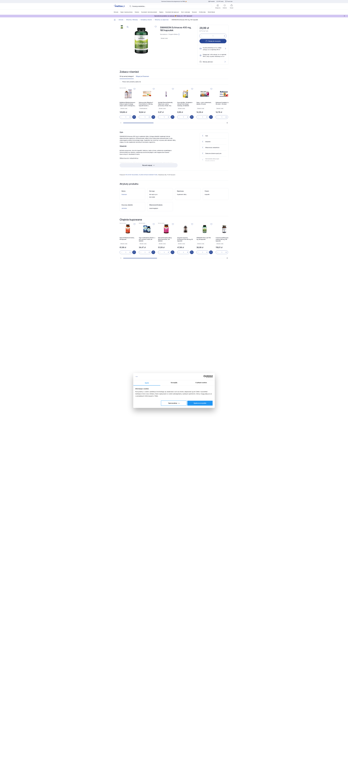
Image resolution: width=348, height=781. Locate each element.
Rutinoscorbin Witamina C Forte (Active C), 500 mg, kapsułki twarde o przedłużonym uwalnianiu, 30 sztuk (147, 104)
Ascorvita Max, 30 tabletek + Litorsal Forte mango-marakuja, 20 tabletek (185, 104)
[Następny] (226, 122)
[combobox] (170, 6)
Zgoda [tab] (147, 383)
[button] (179, 34)
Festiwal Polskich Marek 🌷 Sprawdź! (173, 16)
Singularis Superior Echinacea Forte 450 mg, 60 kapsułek (185, 239)
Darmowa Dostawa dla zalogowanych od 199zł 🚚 (174, 1)
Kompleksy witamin (146, 19)
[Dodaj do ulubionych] (155, 26)
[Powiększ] (127, 27)
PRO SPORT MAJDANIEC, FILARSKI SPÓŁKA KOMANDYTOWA (141, 174)
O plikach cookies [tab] (201, 382)
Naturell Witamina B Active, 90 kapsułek (127, 238)
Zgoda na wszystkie (200, 403)
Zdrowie (121, 19)
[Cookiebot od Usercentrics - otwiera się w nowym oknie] (205, 376)
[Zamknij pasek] (344, 16)
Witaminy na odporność (162, 19)
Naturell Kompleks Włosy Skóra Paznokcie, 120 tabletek (165, 239)
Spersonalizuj (172, 403)
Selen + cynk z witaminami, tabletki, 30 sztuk (203, 103)
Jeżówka (124, 208)
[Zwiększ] (224, 36)
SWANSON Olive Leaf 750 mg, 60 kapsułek (203, 238)
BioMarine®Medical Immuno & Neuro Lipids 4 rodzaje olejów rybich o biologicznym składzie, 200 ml (128, 104)
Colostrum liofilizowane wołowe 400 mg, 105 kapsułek (222, 239)
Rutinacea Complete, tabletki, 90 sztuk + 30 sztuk (224, 103)
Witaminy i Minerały (132, 19)
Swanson (124, 194)
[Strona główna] (115, 20)
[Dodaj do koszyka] (134, 117)
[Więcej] (225, 61)
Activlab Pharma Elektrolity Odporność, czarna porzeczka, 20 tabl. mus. (165, 104)
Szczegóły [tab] (174, 382)
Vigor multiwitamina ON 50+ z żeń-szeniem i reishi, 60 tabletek (147, 239)
